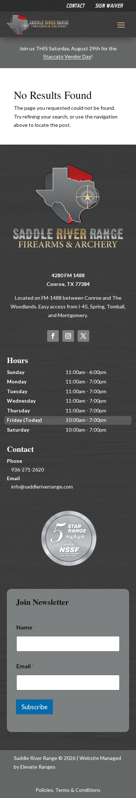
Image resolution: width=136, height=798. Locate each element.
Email (25, 665)
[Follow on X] (83, 336)
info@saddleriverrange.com (42, 486)
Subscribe (34, 707)
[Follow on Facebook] (53, 336)
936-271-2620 (27, 469)
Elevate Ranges (37, 767)
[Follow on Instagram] (68, 336)
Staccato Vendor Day (67, 56)
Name (26, 627)
